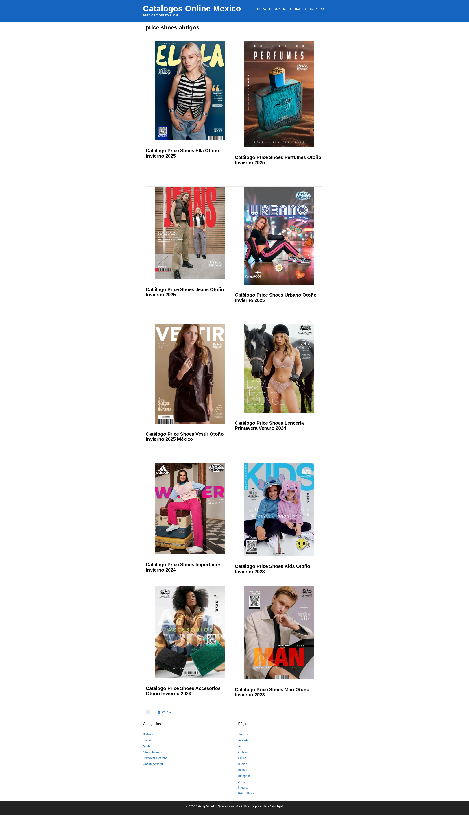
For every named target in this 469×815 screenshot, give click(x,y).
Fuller (242, 758)
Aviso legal (276, 806)
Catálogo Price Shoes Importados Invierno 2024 (183, 567)
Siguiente (163, 712)
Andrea (243, 734)
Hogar (274, 9)
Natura (300, 9)
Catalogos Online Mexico (192, 8)
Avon (314, 9)
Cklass (243, 752)
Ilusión (242, 764)
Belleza (259, 9)
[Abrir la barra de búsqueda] (322, 9)
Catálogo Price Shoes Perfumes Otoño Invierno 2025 (278, 160)
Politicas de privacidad (254, 806)
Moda (287, 9)
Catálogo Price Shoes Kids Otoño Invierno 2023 (272, 568)
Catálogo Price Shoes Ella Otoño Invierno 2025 (182, 153)
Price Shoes (246, 793)
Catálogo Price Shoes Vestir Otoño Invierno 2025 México (185, 436)
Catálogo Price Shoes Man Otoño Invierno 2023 (272, 692)
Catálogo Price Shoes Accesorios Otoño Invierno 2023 (183, 690)
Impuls (242, 770)
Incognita (244, 776)
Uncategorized (153, 764)
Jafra (241, 781)
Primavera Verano (155, 758)
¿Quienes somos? (227, 806)
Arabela (243, 740)
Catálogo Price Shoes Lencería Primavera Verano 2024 (269, 425)
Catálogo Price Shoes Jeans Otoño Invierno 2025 (185, 292)
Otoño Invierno (153, 752)
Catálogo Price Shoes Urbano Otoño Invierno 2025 (276, 297)
